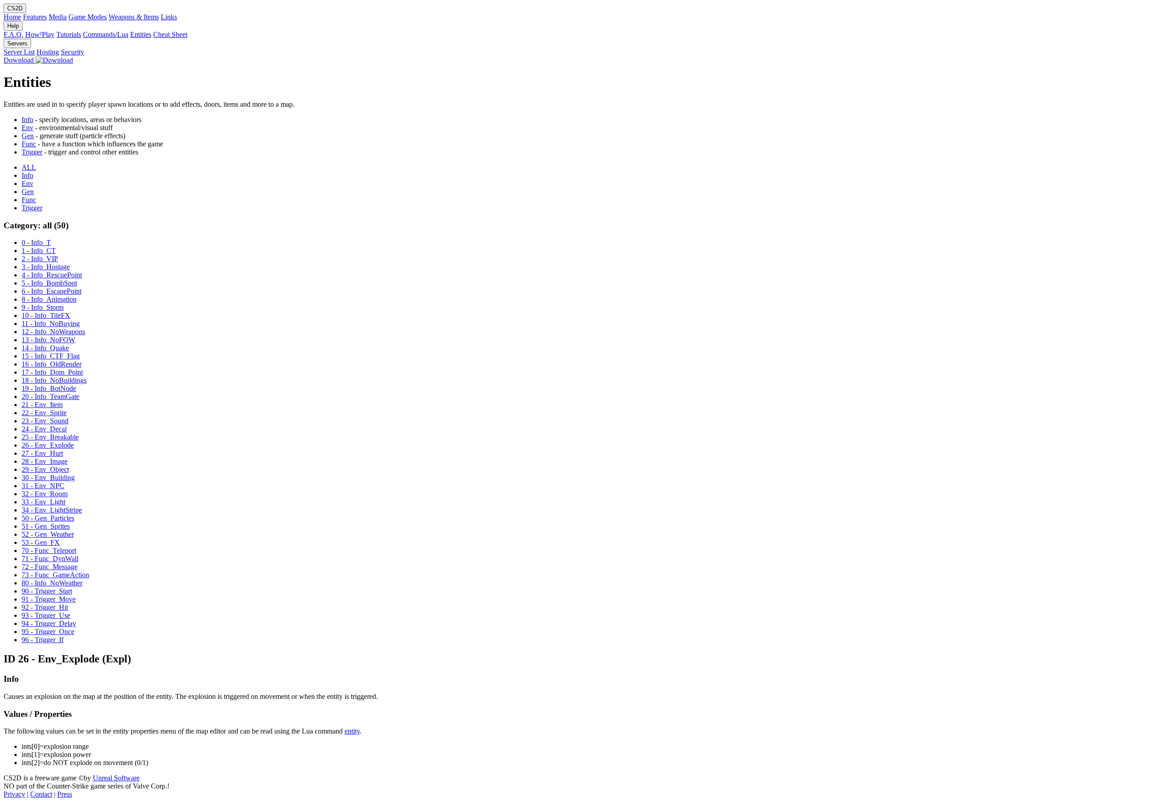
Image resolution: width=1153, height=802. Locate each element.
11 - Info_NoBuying (51, 323)
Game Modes (87, 17)
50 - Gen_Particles (48, 518)
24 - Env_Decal (44, 429)
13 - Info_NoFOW (48, 340)
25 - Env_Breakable (50, 437)
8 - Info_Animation (49, 299)
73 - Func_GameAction (55, 575)
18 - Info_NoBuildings (54, 380)
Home (12, 17)
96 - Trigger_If (43, 639)
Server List (19, 52)
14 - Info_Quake (45, 348)
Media (58, 17)
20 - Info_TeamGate (50, 396)
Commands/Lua (105, 34)
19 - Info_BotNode (49, 388)
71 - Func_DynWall (50, 558)
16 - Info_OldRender (52, 364)
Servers (17, 43)
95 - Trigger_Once (48, 631)
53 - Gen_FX (41, 542)
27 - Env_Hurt (42, 453)
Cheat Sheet (170, 34)
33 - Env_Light (43, 502)
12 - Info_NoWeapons (53, 331)
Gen (28, 136)
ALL (29, 167)
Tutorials (68, 34)
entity (352, 731)
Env (27, 127)
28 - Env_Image (45, 461)
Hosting (47, 52)
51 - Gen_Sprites (46, 526)
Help (13, 26)
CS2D (15, 8)
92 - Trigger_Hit (45, 607)
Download (20, 60)
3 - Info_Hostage (46, 267)
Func (29, 144)
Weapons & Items (134, 17)
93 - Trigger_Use (46, 615)
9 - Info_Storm (43, 307)
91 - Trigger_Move (49, 599)
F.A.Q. (13, 34)
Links (169, 17)
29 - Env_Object (45, 469)
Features (35, 17)
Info (27, 119)
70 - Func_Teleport (49, 550)
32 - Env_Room (45, 494)
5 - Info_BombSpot (49, 283)
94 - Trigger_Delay (49, 623)
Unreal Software (116, 778)
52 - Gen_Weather (48, 534)
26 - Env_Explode (48, 445)
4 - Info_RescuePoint (52, 275)
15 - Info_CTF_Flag (51, 356)
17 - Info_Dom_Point (52, 372)
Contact (41, 794)
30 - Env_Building (48, 477)
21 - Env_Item (42, 404)
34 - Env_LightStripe (52, 510)
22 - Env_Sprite (44, 413)
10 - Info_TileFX (46, 315)
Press (64, 794)
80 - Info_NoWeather (52, 583)
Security (72, 52)
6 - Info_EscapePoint (52, 291)
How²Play (39, 34)
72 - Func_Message (49, 567)
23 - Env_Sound (45, 421)
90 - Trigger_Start (47, 591)
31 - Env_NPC (43, 485)
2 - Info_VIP (40, 259)
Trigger (32, 152)
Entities (140, 34)
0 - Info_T (36, 242)
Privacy (14, 794)
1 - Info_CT (39, 250)
